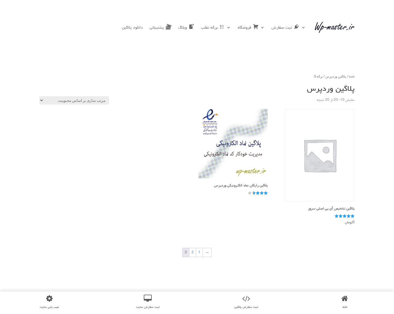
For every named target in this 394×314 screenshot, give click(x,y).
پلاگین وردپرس (335, 76)
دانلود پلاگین (132, 27)
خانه (352, 76)
